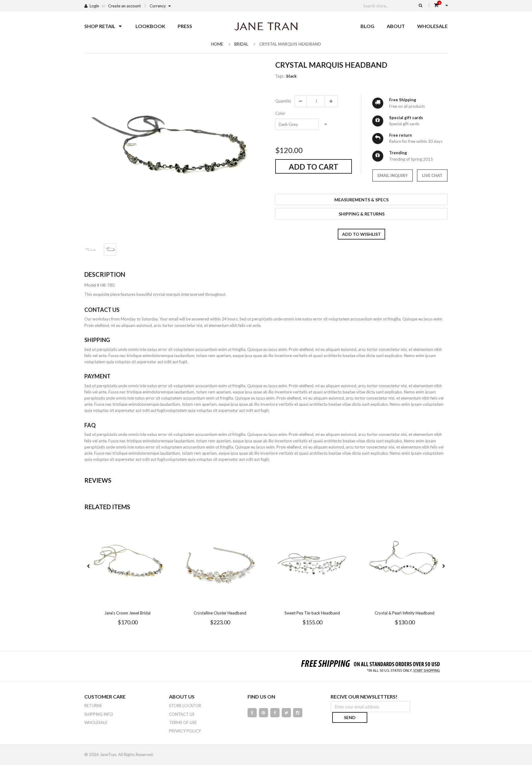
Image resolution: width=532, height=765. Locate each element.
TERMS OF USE (183, 722)
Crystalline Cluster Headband (220, 612)
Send (350, 717)
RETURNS (93, 705)
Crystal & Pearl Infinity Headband (404, 612)
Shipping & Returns (362, 213)
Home (217, 44)
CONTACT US (182, 714)
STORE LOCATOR (185, 705)
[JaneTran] (265, 26)
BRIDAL (241, 44)
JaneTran (108, 754)
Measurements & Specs (361, 199)
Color (280, 113)
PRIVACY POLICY (185, 730)
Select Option (145, 601)
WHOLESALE (95, 722)
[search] (420, 5)
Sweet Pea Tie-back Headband (312, 612)
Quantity (283, 101)
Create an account (124, 5)
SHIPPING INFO (98, 714)
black (291, 76)
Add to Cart (313, 166)
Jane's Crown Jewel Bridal (127, 612)
